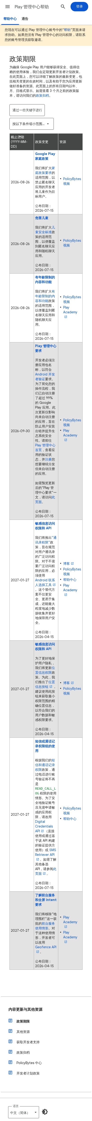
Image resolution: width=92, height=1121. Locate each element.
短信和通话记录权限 (45, 765)
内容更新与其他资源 (25, 1009)
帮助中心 (10, 19)
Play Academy (70, 309)
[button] (7, 6)
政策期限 (23, 1021)
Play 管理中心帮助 (32, 6)
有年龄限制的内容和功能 (45, 296)
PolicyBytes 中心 (29, 1063)
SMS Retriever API (45, 852)
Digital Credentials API (44, 826)
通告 (25, 19)
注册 (48, 459)
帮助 (67, 30)
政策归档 (42, 95)
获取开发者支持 (28, 1042)
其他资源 (23, 1032)
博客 (66, 563)
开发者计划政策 (28, 1073)
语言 (16, 1106)
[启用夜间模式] (44, 1111)
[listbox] (31, 124)
